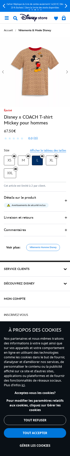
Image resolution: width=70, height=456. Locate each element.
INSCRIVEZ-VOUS (16, 315)
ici (23, 385)
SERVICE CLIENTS (17, 269)
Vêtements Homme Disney (43, 247)
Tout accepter (35, 433)
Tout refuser (35, 420)
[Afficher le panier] (63, 18)
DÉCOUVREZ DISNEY (19, 283)
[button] (35, 201)
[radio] (9, 160)
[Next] (66, 6)
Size (6, 150)
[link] (21, 138)
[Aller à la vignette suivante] (67, 72)
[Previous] (4, 6)
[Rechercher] (15, 18)
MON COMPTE (14, 299)
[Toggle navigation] (6, 17)
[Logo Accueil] (34, 18)
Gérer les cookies (35, 445)
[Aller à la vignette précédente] (3, 72)
